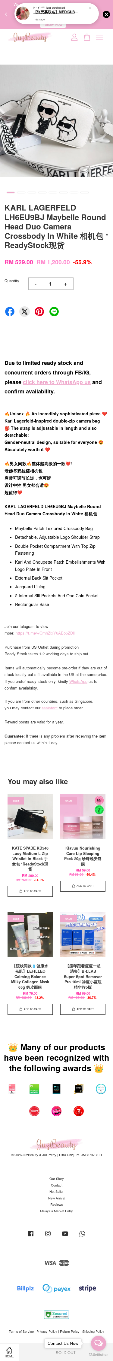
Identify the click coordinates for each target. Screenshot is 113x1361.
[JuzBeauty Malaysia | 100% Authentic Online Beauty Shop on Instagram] (48, 1236)
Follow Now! (53, 24)
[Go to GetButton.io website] (98, 1355)
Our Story (56, 1178)
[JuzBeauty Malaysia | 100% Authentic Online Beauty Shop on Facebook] (31, 1236)
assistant (50, 708)
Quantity (12, 280)
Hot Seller (56, 1191)
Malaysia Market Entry (56, 1210)
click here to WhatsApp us (57, 382)
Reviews (56, 1204)
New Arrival (56, 1198)
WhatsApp (78, 681)
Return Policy (70, 1331)
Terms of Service (21, 1331)
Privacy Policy (46, 1331)
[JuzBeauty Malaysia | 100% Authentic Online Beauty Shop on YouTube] (65, 1236)
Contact (56, 1185)
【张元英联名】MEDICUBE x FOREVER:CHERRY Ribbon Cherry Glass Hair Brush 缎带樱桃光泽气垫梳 (56, 12)
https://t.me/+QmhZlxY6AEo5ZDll (45, 633)
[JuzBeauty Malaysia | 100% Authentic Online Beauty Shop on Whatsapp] (82, 1236)
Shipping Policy (93, 1331)
